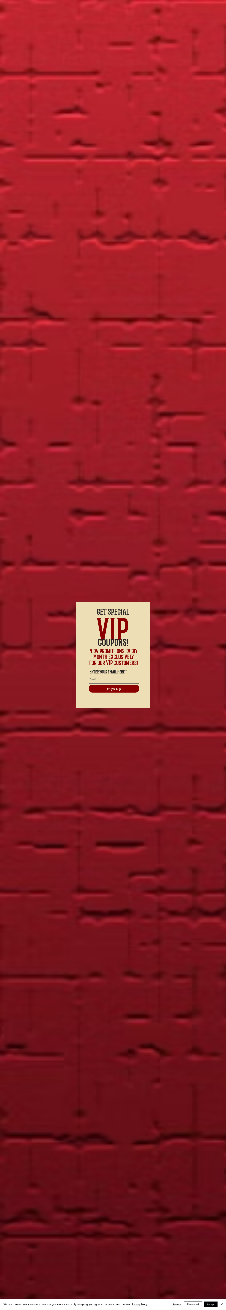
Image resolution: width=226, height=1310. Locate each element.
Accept (211, 1304)
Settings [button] (176, 1304)
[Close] (222, 1304)
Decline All (193, 1304)
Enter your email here (107, 671)
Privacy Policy (139, 1304)
